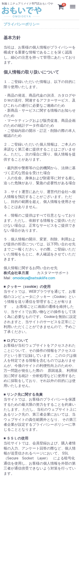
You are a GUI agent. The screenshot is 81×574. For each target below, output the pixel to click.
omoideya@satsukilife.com (34, 278)
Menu (73, 4)
